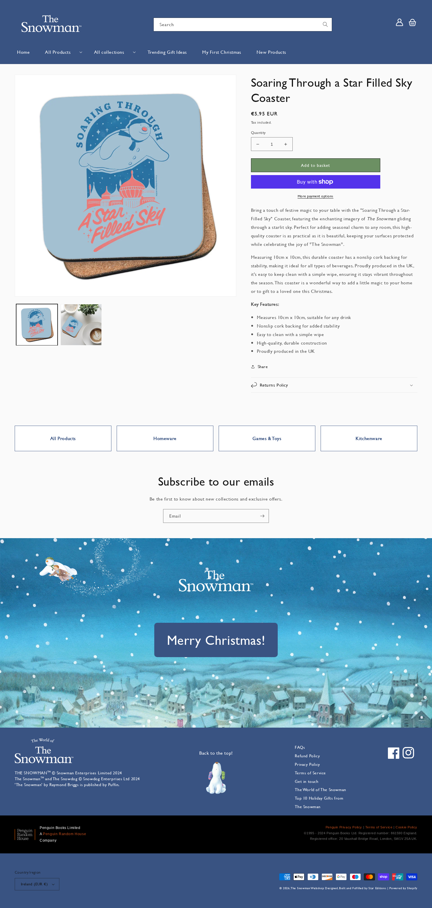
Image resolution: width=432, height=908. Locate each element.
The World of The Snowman (320, 789)
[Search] (325, 24)
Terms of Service (310, 773)
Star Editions (377, 888)
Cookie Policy (406, 827)
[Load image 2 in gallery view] (81, 324)
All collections (109, 51)
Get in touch (306, 781)
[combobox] (243, 24)
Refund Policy (307, 756)
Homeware (165, 438)
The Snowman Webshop (307, 888)
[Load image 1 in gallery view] (37, 324)
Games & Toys (266, 438)
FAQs (300, 747)
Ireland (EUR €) (34, 884)
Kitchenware (369, 438)
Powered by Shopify (403, 888)
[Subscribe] (262, 516)
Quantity (258, 132)
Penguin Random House (64, 834)
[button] (61, 52)
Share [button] (263, 366)
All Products (58, 51)
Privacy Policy (307, 764)
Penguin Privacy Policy (344, 827)
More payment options (316, 196)
